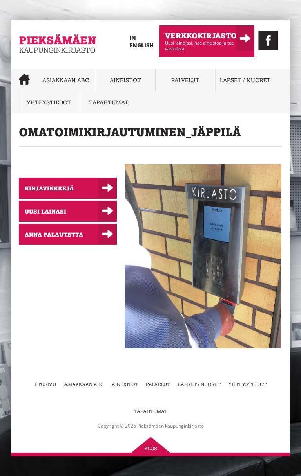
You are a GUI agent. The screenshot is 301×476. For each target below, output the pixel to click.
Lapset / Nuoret (245, 80)
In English (141, 41)
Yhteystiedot (49, 102)
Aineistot (125, 80)
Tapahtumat (109, 102)
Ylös (150, 448)
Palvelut (185, 80)
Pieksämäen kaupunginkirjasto (42, 64)
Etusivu (45, 384)
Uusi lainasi (45, 211)
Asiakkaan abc (65, 80)
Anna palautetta (54, 234)
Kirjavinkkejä (49, 188)
